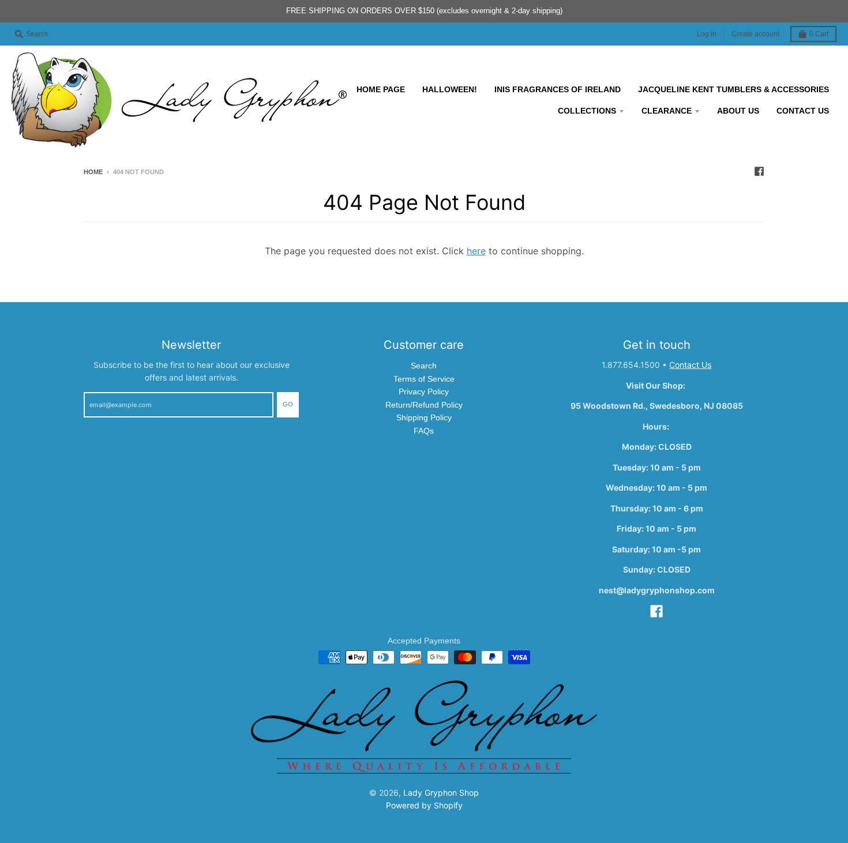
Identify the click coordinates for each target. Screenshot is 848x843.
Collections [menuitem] (587, 110)
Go (288, 404)
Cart (818, 34)
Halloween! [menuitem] (449, 89)
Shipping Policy (424, 417)
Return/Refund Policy (424, 404)
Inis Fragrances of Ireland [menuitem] (557, 89)
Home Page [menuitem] (381, 89)
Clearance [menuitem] (666, 110)
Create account (755, 34)
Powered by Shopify (424, 805)
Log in (706, 34)
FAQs (424, 430)
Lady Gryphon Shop (441, 792)
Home (93, 171)
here (476, 251)
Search (424, 365)
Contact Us (690, 365)
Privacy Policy (424, 391)
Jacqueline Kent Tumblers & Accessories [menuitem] (733, 89)
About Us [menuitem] (738, 110)
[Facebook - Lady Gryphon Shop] (759, 171)
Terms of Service (424, 378)
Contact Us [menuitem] (802, 110)
